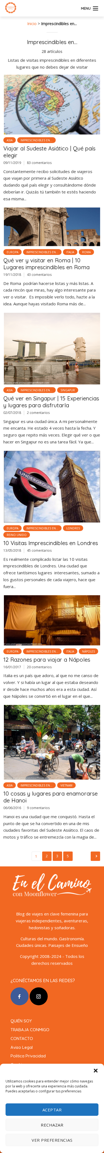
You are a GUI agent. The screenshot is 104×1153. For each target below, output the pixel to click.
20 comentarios (39, 667)
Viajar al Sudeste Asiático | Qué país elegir (49, 152)
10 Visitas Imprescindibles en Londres (50, 543)
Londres (73, 528)
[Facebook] (20, 996)
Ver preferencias (52, 1140)
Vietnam (66, 785)
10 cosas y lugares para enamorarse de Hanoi (50, 797)
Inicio (32, 23)
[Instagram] (39, 996)
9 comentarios (38, 808)
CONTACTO (22, 1038)
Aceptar (52, 1109)
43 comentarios (39, 274)
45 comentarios (39, 550)
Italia (70, 252)
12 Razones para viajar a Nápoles (46, 659)
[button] (95, 1070)
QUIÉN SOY (21, 1020)
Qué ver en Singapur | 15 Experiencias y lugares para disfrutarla (51, 402)
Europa (12, 252)
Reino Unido (17, 535)
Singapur (67, 390)
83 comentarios (39, 162)
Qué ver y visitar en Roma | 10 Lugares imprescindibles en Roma (46, 264)
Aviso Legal (22, 1047)
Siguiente (95, 856)
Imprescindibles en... (36, 140)
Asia (9, 140)
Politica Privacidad (28, 1055)
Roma (86, 252)
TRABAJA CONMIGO (30, 1029)
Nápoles (88, 651)
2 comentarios (38, 412)
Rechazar (52, 1125)
